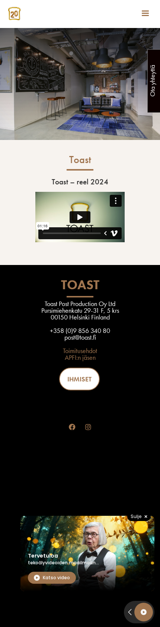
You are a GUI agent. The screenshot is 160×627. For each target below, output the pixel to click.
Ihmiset (79, 379)
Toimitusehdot (80, 350)
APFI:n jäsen (80, 357)
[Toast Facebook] (72, 427)
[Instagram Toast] (88, 427)
